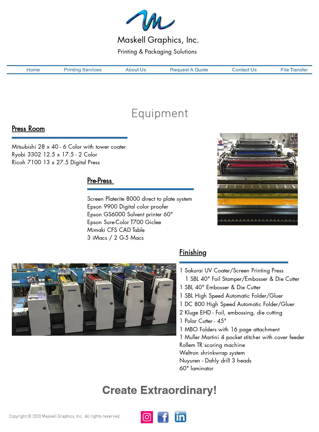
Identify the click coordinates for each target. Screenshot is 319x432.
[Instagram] (147, 417)
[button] (75, 69)
